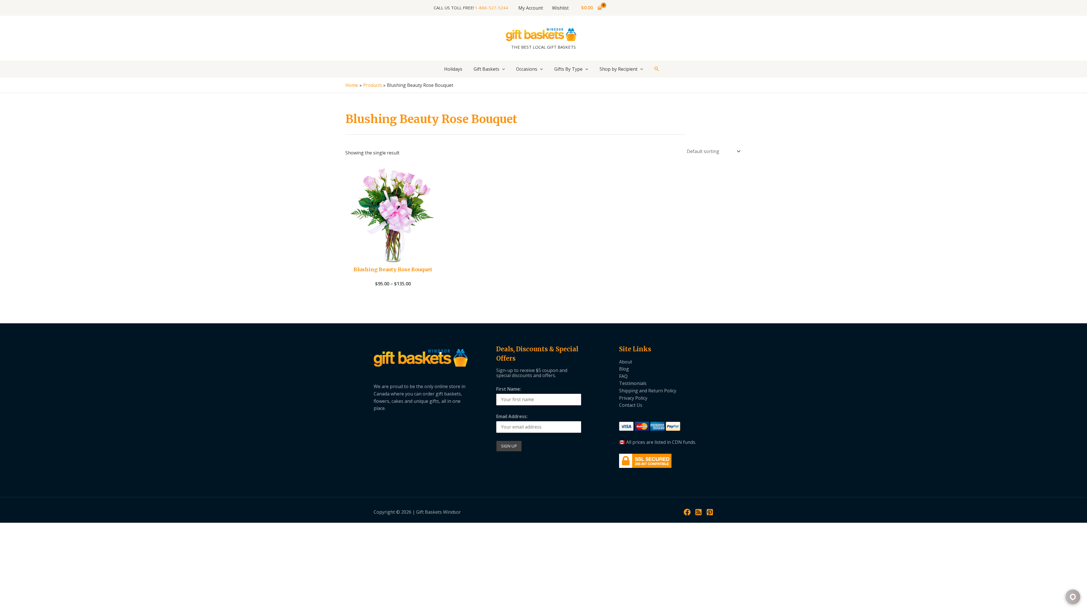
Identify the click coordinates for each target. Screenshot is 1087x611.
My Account (530, 8)
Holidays (453, 69)
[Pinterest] (709, 512)
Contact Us (630, 405)
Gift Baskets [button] (486, 69)
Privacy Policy (633, 398)
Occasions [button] (526, 69)
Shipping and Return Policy (647, 391)
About (625, 362)
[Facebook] (687, 512)
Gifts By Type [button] (568, 69)
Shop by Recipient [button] (618, 69)
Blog (624, 369)
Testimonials (633, 383)
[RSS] (698, 512)
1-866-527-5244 (491, 7)
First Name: (508, 389)
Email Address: (512, 416)
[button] (502, 69)
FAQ (623, 376)
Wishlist (560, 8)
